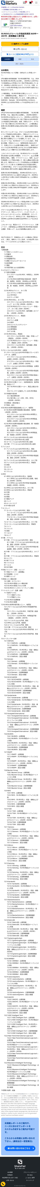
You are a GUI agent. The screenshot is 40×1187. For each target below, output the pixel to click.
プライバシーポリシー (30, 1172)
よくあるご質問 (30, 1177)
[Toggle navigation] (36, 3)
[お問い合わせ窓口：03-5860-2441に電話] (3, 1184)
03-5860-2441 (21, 1168)
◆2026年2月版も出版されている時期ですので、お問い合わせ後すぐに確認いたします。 (19, 18)
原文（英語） (20, 64)
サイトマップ (30, 1180)
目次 (32, 59)
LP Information (17, 25)
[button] (24, 3)
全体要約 (7, 59)
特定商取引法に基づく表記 (10, 1177)
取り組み (30, 1175)
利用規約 (10, 1175)
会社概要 (10, 1172)
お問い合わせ (10, 1180)
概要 (20, 59)
